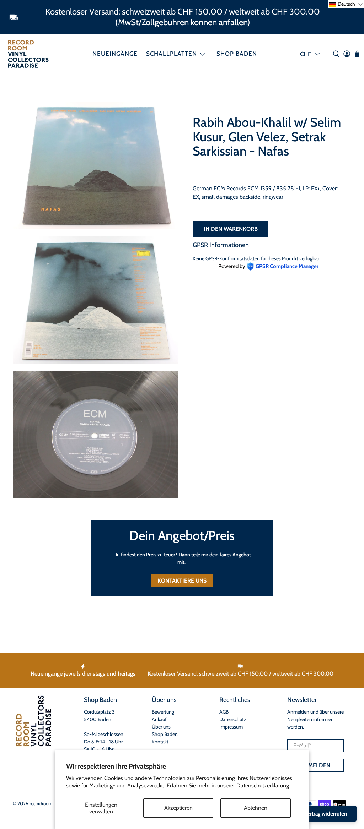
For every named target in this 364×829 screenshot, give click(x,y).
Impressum (231, 727)
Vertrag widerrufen (325, 814)
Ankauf (159, 719)
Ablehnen (255, 808)
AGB (224, 712)
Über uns (161, 727)
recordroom (41, 803)
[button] (346, 4)
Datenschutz (232, 719)
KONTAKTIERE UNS (182, 580)
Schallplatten (171, 53)
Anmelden (315, 765)
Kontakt (160, 741)
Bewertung (163, 712)
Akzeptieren (178, 808)
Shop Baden (236, 53)
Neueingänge (115, 53)
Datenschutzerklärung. (263, 785)
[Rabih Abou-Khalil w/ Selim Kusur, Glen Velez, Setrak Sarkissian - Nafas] (95, 165)
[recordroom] (28, 54)
